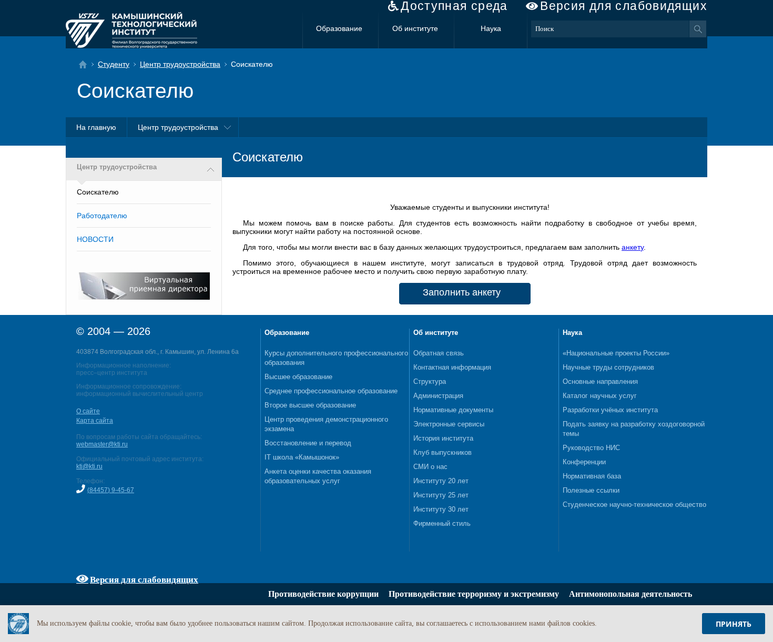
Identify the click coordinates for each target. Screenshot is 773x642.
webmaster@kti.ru (102, 444)
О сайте (88, 411)
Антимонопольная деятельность (630, 593)
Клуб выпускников (442, 452)
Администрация (438, 396)
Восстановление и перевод (308, 443)
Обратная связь (438, 353)
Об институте (415, 28)
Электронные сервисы (448, 424)
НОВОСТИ (95, 239)
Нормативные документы (453, 410)
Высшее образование (298, 377)
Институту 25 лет (441, 495)
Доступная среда (454, 6)
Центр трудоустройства (180, 64)
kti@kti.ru (89, 466)
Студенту (113, 64)
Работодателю (102, 215)
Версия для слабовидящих (623, 6)
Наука (491, 28)
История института (443, 438)
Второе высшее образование (310, 405)
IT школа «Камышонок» (302, 457)
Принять (733, 624)
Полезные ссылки (591, 490)
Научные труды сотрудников (608, 367)
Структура (429, 381)
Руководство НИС (591, 448)
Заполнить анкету (462, 292)
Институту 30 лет (441, 509)
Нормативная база (592, 476)
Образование (339, 28)
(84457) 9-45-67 (110, 490)
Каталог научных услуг (600, 396)
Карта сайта (94, 420)
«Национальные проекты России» (616, 353)
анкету (633, 247)
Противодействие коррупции (323, 593)
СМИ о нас (430, 467)
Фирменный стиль (442, 523)
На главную (96, 127)
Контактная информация (452, 367)
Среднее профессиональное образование (331, 391)
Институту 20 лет (441, 481)
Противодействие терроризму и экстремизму (474, 593)
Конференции (584, 462)
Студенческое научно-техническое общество (634, 504)
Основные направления (600, 381)
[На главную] (86, 64)
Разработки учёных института (610, 410)
